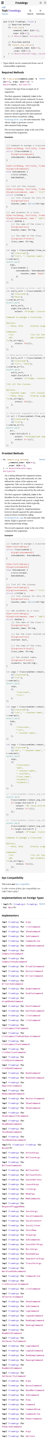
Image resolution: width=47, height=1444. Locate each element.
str (35, 30)
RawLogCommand (34, 1325)
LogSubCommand (34, 1315)
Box (10, 907)
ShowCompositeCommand (15, 1116)
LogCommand (32, 1311)
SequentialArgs (35, 1258)
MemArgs (30, 1193)
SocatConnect (34, 1220)
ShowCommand (33, 931)
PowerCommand (34, 1418)
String (31, 53)
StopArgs (31, 1234)
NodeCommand (33, 1073)
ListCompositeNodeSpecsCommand (21, 1036)
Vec (24, 53)
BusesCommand (34, 1385)
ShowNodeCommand (12, 1124)
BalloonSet (32, 1170)
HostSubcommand (35, 1010)
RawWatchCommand (12, 1333)
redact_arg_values (22, 45)
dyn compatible (22, 884)
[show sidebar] (2, 2)
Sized (31, 21)
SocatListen (33, 1225)
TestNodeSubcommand (14, 1140)
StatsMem (31, 1230)
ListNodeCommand (12, 1068)
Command (30, 1404)
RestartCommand (35, 1098)
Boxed (5, 1148)
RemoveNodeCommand (13, 1093)
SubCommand (32, 936)
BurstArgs (32, 1249)
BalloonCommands (12, 1165)
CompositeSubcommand (14, 961)
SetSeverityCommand (14, 1341)
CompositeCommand (12, 953)
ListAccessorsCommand (15, 1284)
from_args (17, 27)
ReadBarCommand (35, 1390)
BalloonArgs (33, 1157)
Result (18, 36)
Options (30, 1436)
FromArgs (21, 3)
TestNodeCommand (12, 1132)
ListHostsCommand (12, 1060)
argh (4, 7)
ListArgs (31, 1189)
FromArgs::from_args (14, 119)
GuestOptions (34, 1179)
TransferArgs (34, 1263)
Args (28, 922)
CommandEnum (33, 1409)
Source (5, 14)
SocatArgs (32, 1211)
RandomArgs (32, 1253)
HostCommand (33, 1006)
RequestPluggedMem (13, 1206)
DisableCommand (35, 966)
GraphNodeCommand (12, 1001)
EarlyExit (35, 36)
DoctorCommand (34, 971)
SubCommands (33, 1239)
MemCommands (33, 1198)
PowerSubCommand (12, 1426)
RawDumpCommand (35, 1320)
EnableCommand (34, 993)
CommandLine (33, 941)
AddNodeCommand (35, 945)
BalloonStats (34, 1174)
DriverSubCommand (12, 983)
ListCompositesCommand (16, 1044)
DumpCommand (33, 988)
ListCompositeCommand (15, 1028)
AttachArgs (32, 1152)
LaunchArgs (32, 1184)
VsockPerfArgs (34, 1244)
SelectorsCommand (12, 1296)
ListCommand (33, 926)
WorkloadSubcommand (14, 1271)
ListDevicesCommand (14, 1052)
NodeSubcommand (35, 1077)
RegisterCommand (12, 1085)
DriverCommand (34, 975)
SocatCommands (34, 1216)
